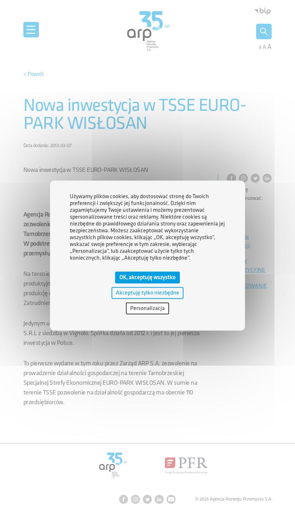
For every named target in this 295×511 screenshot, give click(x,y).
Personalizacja (147, 308)
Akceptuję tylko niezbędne (147, 292)
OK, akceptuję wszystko (147, 277)
